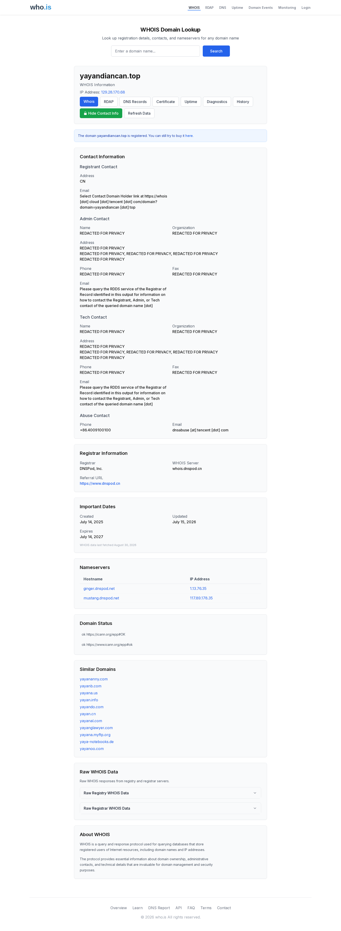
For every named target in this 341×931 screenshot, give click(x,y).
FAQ (191, 907)
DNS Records (135, 101)
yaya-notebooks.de (97, 741)
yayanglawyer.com (96, 727)
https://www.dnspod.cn (100, 483)
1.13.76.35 (198, 588)
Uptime (237, 8)
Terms (206, 907)
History (243, 101)
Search (216, 51)
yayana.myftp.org (95, 734)
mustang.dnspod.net (101, 598)
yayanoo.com (92, 748)
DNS (222, 8)
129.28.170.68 (113, 92)
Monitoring (287, 8)
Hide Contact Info (103, 113)
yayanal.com (91, 720)
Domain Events (261, 8)
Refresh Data (139, 113)
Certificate (165, 101)
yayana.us (89, 693)
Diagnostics (217, 101)
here (189, 136)
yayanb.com (90, 686)
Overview (118, 907)
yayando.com (91, 707)
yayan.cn (88, 713)
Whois (89, 101)
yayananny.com (94, 679)
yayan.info (89, 700)
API (178, 907)
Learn (137, 907)
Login (306, 8)
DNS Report (159, 907)
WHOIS (194, 8)
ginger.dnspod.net (99, 588)
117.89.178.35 (201, 598)
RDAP (209, 8)
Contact (224, 907)
